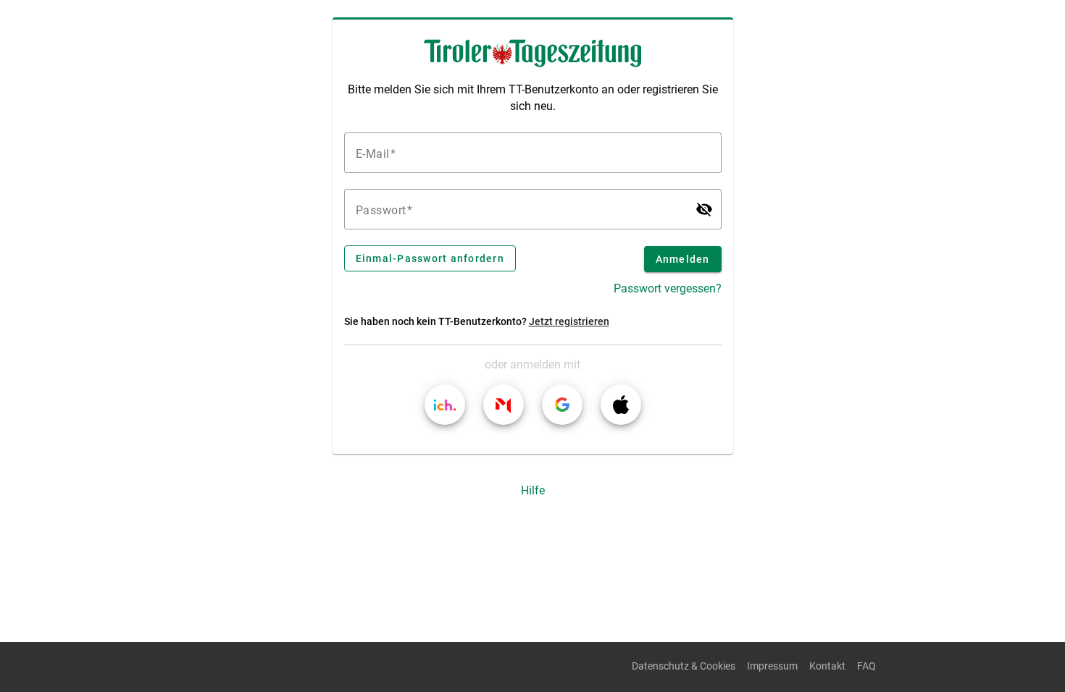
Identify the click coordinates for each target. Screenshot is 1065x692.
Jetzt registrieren (569, 322)
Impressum (772, 666)
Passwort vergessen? (668, 288)
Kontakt (827, 666)
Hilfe (533, 490)
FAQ (866, 666)
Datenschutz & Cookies (683, 666)
